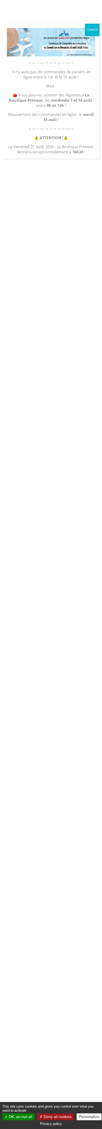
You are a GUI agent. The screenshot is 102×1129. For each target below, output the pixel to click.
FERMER (92, 30)
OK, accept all (20, 1117)
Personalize (89, 1117)
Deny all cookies (57, 1117)
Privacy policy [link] (51, 1124)
